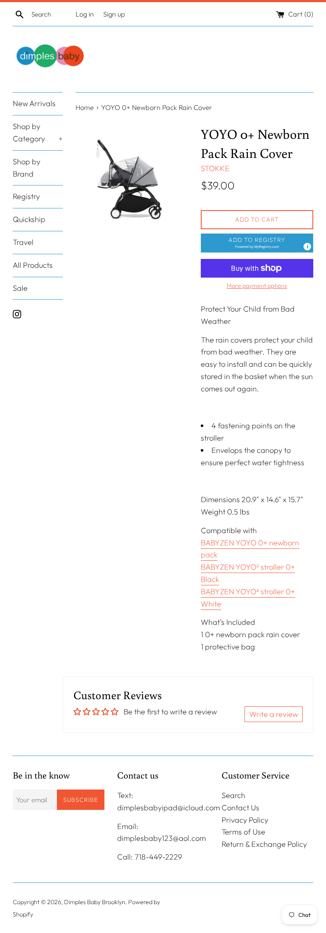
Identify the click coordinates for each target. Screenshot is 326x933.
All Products (33, 265)
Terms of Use (243, 832)
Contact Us (240, 807)
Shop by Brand (26, 168)
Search (233, 795)
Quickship (29, 219)
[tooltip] (307, 246)
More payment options (257, 285)
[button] (257, 243)
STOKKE (215, 168)
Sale (20, 288)
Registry (26, 196)
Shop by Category (38, 132)
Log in (85, 14)
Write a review (273, 714)
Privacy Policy (245, 820)
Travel (23, 242)
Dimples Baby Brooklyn (94, 902)
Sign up (114, 14)
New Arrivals (34, 103)
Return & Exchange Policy (264, 844)
